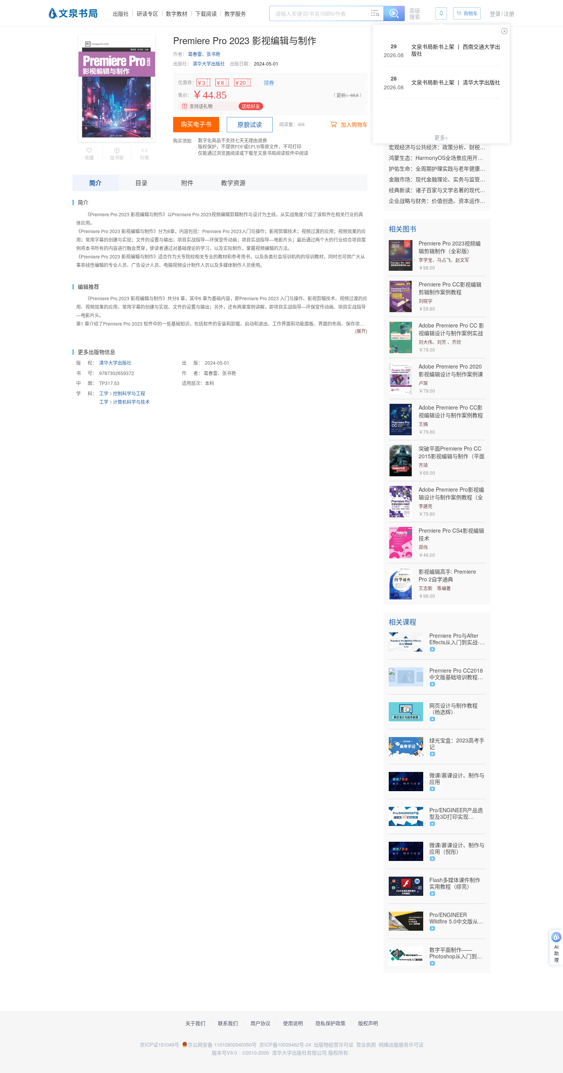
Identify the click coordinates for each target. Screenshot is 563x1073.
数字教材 (176, 13)
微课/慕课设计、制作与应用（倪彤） (456, 848)
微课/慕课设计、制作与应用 (456, 778)
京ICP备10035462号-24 (285, 1044)
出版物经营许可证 (334, 1044)
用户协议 (260, 1023)
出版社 (121, 13)
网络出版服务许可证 (401, 1044)
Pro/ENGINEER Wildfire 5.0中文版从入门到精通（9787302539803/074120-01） (457, 918)
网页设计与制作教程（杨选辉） (453, 708)
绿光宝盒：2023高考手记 (456, 743)
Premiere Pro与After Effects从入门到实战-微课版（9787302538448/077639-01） (457, 638)
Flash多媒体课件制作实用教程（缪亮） (454, 883)
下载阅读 (206, 13)
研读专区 (147, 13)
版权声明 (368, 1023)
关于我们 (195, 1023)
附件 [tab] (187, 182)
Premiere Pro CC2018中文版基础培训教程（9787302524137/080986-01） (457, 673)
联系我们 (228, 1023)
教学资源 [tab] (233, 182)
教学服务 (235, 13)
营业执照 (366, 1044)
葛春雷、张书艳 (204, 54)
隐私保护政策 (330, 1023)
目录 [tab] (141, 182)
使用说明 (293, 1023)
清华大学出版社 (209, 63)
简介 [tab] (95, 182)
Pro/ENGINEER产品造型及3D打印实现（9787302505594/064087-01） (457, 813)
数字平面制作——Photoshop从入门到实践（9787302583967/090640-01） (457, 952)
